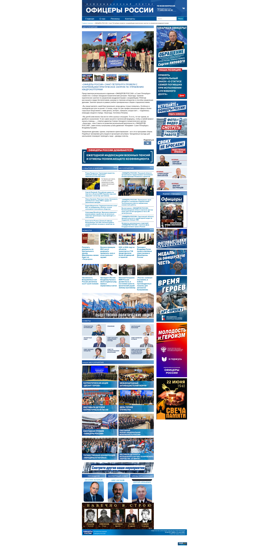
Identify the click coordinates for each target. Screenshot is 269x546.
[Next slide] (150, 51)
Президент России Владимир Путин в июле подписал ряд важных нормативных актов (108, 281)
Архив (115, 167)
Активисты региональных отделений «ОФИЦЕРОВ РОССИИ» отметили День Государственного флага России (135, 224)
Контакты (130, 18)
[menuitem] (87, 77)
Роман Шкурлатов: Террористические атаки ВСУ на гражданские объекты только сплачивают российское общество (101, 207)
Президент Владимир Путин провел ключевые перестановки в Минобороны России (144, 252)
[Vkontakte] (147, 143)
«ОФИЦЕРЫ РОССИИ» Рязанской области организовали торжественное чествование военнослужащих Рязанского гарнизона (137, 174)
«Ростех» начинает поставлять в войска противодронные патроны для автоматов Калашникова (144, 283)
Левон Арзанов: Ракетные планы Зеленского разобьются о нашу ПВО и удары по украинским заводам (101, 200)
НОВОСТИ (87, 230)
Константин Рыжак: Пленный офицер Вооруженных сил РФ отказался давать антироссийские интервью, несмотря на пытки (99, 223)
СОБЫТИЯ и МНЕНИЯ (92, 168)
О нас (102, 18)
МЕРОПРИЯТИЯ (126, 168)
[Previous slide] (84, 51)
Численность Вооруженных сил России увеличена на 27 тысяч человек (90, 280)
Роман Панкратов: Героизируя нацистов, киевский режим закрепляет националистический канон (100, 174)
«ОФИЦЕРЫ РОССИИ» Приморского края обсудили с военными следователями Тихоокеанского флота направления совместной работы (136, 202)
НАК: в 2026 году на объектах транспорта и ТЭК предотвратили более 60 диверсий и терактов (126, 252)
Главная (89, 18)
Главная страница (87, 23)
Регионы (115, 18)
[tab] (100, 174)
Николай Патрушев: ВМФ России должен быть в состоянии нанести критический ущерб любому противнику (127, 282)
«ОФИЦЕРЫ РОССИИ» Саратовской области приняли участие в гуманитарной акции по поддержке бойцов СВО (138, 218)
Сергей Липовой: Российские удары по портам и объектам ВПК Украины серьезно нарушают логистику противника (100, 194)
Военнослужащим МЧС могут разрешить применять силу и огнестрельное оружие (107, 252)
